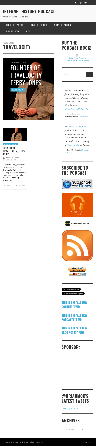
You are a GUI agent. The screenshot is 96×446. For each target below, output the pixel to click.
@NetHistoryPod (77, 126)
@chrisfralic (73, 144)
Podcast (14, 144)
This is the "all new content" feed (74, 304)
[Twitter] (85, 2)
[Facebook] (76, 2)
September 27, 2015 (10, 160)
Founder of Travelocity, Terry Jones (14, 151)
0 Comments (22, 185)
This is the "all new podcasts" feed (74, 317)
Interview (7, 144)
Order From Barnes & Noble (77, 60)
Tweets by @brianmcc (71, 408)
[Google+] (80, 2)
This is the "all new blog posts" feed (74, 330)
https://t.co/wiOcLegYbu (76, 108)
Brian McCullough (12, 158)
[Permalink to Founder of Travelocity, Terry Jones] (15, 134)
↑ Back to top (88, 442)
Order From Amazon (77, 58)
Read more (7, 186)
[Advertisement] (79, 369)
